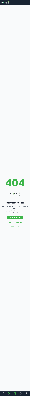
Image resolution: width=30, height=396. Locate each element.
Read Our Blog (15, 226)
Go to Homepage (15, 217)
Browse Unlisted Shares (15, 222)
